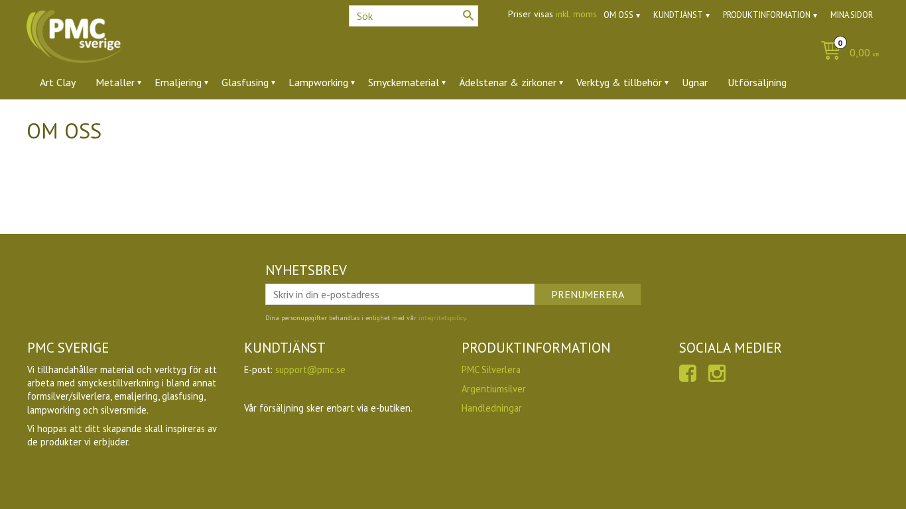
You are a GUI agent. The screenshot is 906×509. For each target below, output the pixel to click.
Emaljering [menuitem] (178, 82)
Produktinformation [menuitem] (766, 15)
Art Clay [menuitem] (58, 82)
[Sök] (468, 15)
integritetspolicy (442, 317)
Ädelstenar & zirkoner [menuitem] (507, 82)
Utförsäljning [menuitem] (757, 82)
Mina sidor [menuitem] (851, 15)
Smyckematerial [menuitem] (403, 82)
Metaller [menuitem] (115, 82)
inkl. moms (576, 14)
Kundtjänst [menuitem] (678, 15)
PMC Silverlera (491, 369)
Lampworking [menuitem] (318, 82)
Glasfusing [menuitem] (245, 82)
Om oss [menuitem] (618, 15)
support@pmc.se (310, 369)
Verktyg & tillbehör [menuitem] (619, 82)
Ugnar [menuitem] (695, 82)
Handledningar (492, 408)
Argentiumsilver (494, 388)
